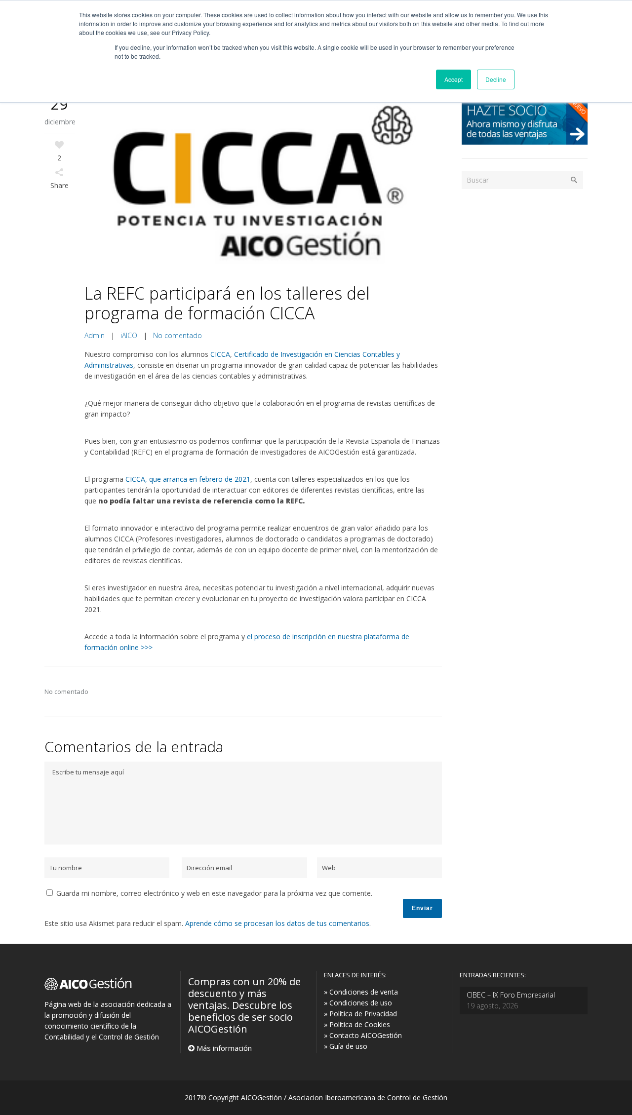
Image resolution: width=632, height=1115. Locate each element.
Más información (223, 1048)
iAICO (128, 335)
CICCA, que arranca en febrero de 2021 (187, 479)
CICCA (219, 354)
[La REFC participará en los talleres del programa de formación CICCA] (263, 185)
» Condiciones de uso (358, 1002)
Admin (94, 335)
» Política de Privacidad (360, 1013)
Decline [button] (495, 79)
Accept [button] (453, 79)
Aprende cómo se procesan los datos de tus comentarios (277, 923)
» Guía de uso (345, 1046)
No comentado (177, 335)
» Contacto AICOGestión (363, 1035)
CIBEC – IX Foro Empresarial (511, 995)
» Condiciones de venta (361, 992)
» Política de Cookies (357, 1024)
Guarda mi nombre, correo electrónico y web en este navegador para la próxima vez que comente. (214, 893)
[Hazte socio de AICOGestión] (525, 142)
